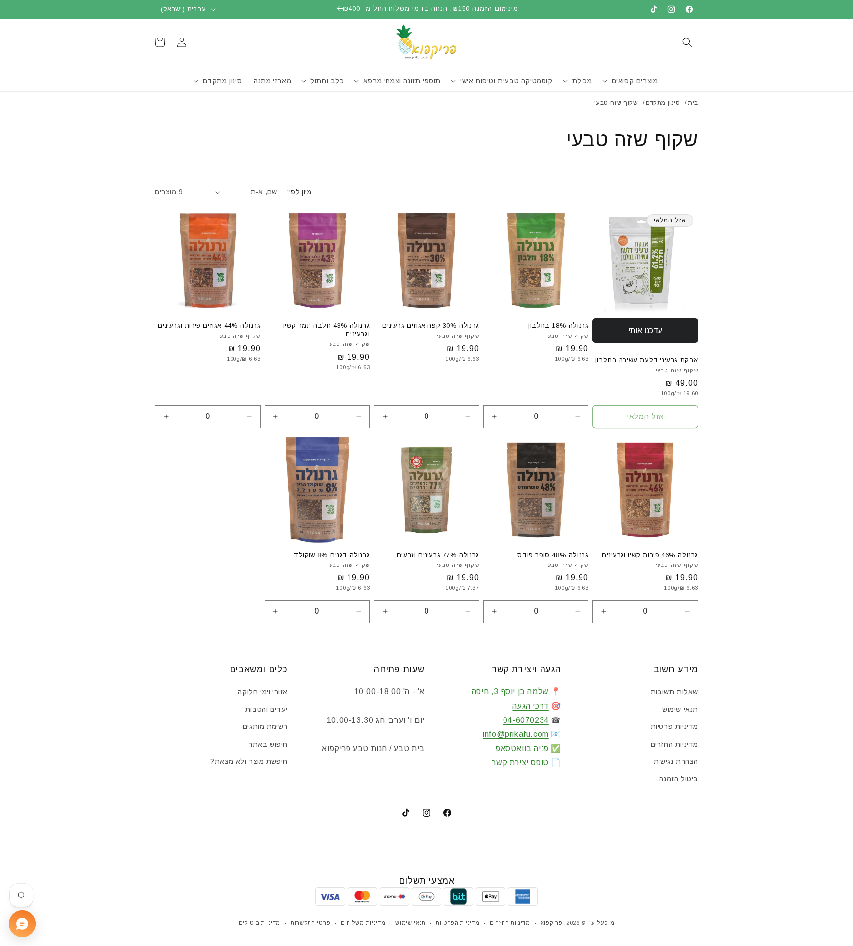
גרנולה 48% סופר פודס (552, 555)
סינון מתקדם (663, 102)
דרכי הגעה (530, 706)
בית (693, 102)
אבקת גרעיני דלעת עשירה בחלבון (646, 360)
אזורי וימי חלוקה (263, 692)
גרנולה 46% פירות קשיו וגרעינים (650, 555)
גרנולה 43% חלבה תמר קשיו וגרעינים (326, 330)
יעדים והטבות (266, 709)
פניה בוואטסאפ (522, 748)
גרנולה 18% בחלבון (558, 325)
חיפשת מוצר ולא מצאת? (249, 761)
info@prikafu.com (516, 734)
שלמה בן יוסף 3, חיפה (510, 691)
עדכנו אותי (645, 330)
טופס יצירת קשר (520, 762)
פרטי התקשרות (310, 923)
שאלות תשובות (674, 692)
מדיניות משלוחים (363, 923)
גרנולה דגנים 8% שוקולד (332, 555)
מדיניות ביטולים (260, 923)
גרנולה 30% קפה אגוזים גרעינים (430, 325)
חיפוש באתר (268, 744)
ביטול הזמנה (678, 779)
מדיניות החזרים (674, 744)
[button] (687, 42)
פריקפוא (552, 923)
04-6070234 (526, 720)
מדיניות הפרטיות (458, 923)
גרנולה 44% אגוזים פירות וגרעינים (209, 325)
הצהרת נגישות (676, 761)
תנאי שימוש (680, 709)
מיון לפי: (299, 192)
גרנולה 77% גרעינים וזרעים (438, 555)
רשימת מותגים (265, 726)
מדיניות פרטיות (674, 726)
